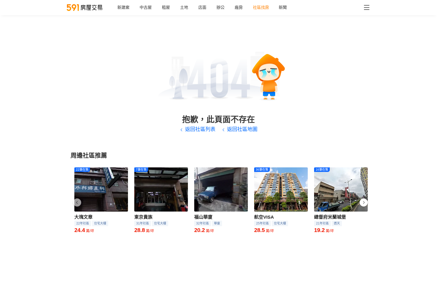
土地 (184, 7)
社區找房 (261, 7)
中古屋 (146, 7)
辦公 (220, 7)
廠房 (239, 7)
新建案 (123, 7)
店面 (202, 7)
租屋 (166, 7)
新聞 (283, 7)
